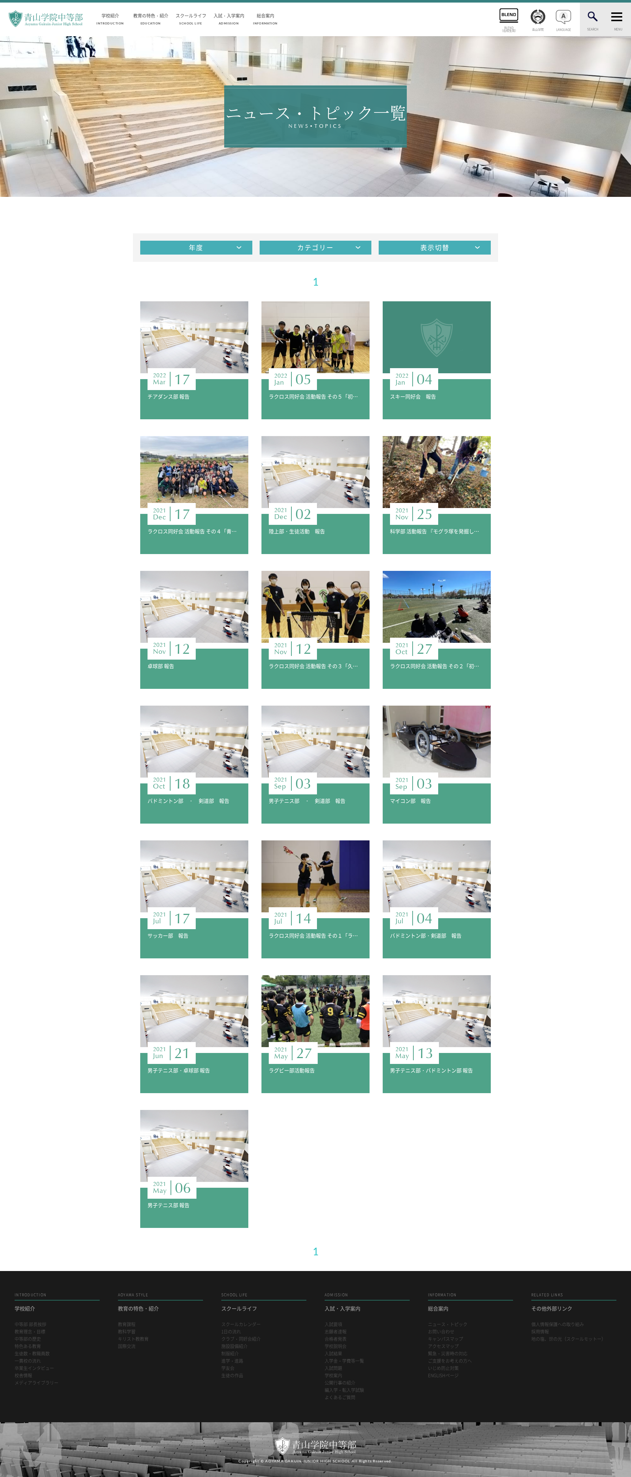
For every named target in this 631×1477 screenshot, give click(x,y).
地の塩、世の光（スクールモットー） (568, 1339)
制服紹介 (230, 1353)
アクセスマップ (443, 1346)
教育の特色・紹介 (150, 18)
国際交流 (126, 1346)
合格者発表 (336, 1339)
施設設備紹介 (234, 1346)
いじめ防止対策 (443, 1368)
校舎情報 (23, 1375)
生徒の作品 (232, 1375)
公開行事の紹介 (340, 1383)
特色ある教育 (28, 1346)
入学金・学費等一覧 (344, 1361)
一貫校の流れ (28, 1361)
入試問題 (333, 1368)
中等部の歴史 (28, 1339)
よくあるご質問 (340, 1397)
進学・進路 (232, 1361)
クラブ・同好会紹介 (241, 1339)
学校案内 (333, 1375)
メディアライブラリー (36, 1383)
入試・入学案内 (229, 18)
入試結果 (333, 1353)
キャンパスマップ (445, 1339)
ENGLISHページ (443, 1375)
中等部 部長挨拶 (30, 1324)
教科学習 (126, 1332)
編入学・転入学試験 (344, 1390)
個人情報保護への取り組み (557, 1324)
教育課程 (126, 1324)
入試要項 (333, 1324)
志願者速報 (336, 1332)
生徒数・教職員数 (32, 1353)
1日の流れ (231, 1332)
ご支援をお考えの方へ (450, 1361)
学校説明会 (336, 1346)
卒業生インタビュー (34, 1368)
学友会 (227, 1368)
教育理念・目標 (30, 1332)
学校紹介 (110, 18)
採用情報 (540, 1332)
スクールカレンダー (241, 1324)
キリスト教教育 (133, 1339)
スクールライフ (191, 18)
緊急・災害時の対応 (447, 1353)
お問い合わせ (441, 1332)
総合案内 (265, 18)
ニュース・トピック (447, 1324)
